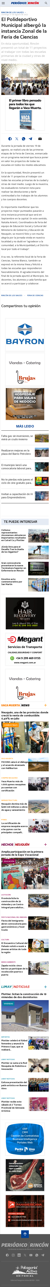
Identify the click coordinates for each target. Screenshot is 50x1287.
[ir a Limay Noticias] (15, 987)
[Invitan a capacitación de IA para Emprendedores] (42, 492)
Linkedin (19, 1256)
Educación (9, 861)
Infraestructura (9, 800)
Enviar (40, 139)
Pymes (4, 820)
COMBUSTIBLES (10, 725)
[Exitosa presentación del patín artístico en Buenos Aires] (38, 1079)
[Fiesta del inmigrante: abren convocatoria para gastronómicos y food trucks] (38, 917)
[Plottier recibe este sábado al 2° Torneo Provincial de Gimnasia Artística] (38, 1098)
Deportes (5, 1037)
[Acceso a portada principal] (25, 3)
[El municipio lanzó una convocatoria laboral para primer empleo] (42, 463)
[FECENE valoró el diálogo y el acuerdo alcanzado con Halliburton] (38, 758)
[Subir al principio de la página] (25, 1234)
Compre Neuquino (9, 778)
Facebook (7, 1256)
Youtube (31, 1256)
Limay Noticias (8, 1059)
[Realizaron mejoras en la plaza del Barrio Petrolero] (42, 448)
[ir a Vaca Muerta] (15, 705)
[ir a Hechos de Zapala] (15, 844)
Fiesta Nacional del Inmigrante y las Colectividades (14, 917)
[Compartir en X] (17, 139)
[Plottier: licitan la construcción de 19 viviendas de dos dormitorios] (25, 1001)
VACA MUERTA (7, 758)
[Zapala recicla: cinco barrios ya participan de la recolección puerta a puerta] (38, 962)
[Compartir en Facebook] (10, 139)
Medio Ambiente (8, 962)
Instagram (13, 1256)
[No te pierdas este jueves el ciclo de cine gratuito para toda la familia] (42, 477)
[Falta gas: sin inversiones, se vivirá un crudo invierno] (42, 434)
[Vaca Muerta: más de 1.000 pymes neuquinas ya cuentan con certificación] (38, 778)
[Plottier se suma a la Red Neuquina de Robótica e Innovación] (38, 1059)
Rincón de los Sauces (12, 13)
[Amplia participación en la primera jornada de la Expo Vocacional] (25, 858)
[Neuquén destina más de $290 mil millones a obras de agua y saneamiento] (38, 800)
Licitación (6, 895)
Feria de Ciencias (35, 295)
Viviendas (8, 1003)
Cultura (5, 939)
